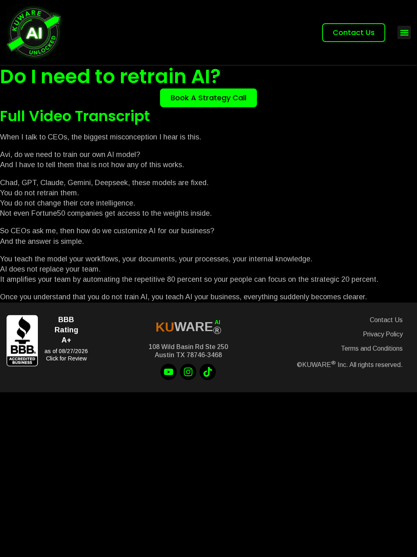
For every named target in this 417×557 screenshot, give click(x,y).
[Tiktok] (208, 372)
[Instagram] (188, 372)
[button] (404, 32)
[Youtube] (168, 372)
